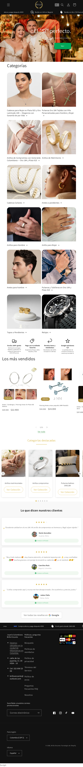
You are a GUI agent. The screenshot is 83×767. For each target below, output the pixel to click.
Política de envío (29, 678)
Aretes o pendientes (50, 203)
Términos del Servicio (30, 669)
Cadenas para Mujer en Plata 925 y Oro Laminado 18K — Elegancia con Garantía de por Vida (24, 113)
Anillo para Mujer (49, 245)
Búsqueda (29, 643)
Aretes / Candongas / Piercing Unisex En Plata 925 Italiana (18, 405)
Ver (62, 46)
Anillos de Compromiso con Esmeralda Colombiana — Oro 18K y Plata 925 (24, 159)
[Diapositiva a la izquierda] (36, 427)
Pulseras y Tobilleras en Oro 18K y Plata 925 (56, 288)
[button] (8, 5)
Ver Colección (13, 489)
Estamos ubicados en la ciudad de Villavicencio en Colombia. (16, 648)
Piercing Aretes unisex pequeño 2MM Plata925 (53, 405)
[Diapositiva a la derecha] (47, 427)
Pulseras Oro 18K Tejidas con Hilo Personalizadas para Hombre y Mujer (58, 111)
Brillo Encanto (56, 746)
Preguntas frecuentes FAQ (31, 687)
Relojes (45, 332)
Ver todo (41, 431)
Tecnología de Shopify (68, 746)
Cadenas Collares (14, 203)
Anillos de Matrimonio (51, 158)
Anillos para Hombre (16, 245)
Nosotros (29, 695)
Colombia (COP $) (17, 737)
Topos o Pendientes (15, 332)
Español (13, 753)
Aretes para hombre (15, 287)
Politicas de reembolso (30, 650)
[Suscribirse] (38, 713)
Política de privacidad (29, 660)
